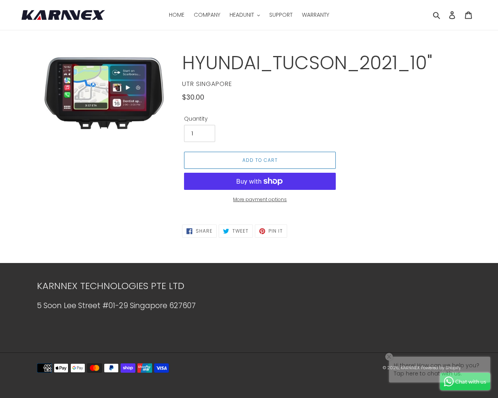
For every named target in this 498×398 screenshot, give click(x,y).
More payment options (260, 199)
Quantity (196, 119)
